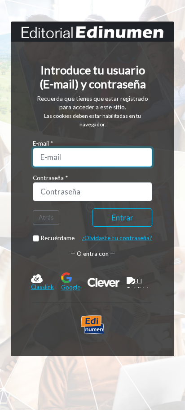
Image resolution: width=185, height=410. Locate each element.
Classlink (42, 286)
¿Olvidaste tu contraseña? (117, 238)
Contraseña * (50, 177)
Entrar (122, 217)
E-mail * (43, 143)
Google (70, 287)
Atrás (46, 217)
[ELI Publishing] (140, 282)
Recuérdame (57, 238)
